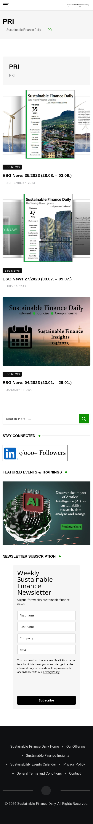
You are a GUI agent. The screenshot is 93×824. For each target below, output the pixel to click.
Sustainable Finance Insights (47, 755)
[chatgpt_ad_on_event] (46, 513)
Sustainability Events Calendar (33, 764)
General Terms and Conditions (39, 773)
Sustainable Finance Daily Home (34, 746)
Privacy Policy (51, 672)
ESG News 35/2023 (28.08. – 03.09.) (37, 175)
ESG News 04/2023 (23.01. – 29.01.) (37, 382)
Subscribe (46, 700)
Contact (75, 773)
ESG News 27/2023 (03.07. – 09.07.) (37, 279)
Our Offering (75, 746)
